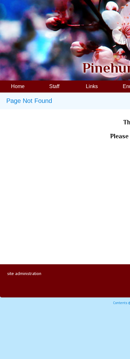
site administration (24, 273)
